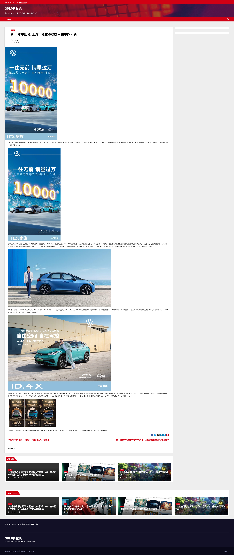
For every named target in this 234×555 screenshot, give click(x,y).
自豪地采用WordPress (11, 551)
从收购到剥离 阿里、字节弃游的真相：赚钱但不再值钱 (144, 473)
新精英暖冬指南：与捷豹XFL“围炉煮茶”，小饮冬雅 (29, 440)
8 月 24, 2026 (182, 512)
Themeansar (31, 551)
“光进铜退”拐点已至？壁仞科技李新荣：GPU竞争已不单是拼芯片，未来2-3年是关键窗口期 (32, 473)
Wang (16, 40)
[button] (228, 19)
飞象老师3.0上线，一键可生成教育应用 (82, 474)
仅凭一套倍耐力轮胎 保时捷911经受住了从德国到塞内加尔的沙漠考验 (140, 440)
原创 (65, 504)
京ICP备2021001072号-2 (30, 524)
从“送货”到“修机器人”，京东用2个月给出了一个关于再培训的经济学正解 (88, 507)
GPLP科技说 (13, 8)
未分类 (13, 30)
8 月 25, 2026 (13, 512)
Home (9, 19)
